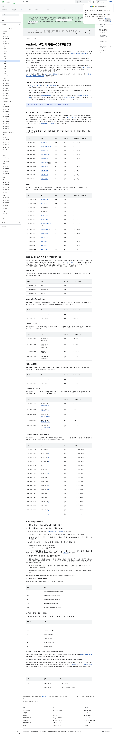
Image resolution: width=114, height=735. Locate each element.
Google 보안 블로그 (57, 718)
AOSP (27, 38)
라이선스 (44, 731)
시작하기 (14, 10)
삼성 (30, 666)
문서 (14, 2)
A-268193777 (44, 179)
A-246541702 (44, 175)
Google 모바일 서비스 (70, 97)
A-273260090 (44, 233)
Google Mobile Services (89, 720)
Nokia (90, 664)
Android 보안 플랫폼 (51, 86)
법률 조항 (38, 731)
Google (73, 664)
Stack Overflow (87, 723)
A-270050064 (44, 219)
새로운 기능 (4, 10)
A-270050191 (44, 215)
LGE (81, 664)
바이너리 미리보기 (27, 718)
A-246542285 (44, 171)
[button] (9, 24)
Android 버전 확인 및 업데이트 (79, 53)
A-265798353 (44, 223)
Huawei (77, 664)
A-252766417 (44, 249)
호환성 (36, 10)
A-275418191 (44, 142)
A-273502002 (44, 203)
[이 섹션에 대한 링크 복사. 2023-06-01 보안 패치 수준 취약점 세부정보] (62, 113)
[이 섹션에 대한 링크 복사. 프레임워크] (34, 128)
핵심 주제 (28, 10)
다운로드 (25, 715)
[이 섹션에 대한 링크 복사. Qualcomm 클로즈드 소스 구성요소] (50, 435)
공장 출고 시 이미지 (27, 720)
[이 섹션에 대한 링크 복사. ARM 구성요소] (36, 271)
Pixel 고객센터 (87, 713)
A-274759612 (44, 155)
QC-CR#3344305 (45, 416)
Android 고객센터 (88, 710)
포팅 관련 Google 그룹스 (59, 725)
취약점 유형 (70, 118)
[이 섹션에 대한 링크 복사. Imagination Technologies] (46, 299)
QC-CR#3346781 (45, 410)
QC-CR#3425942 (45, 427)
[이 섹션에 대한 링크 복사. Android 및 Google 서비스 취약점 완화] (58, 83)
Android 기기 (46, 10)
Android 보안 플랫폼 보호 (51, 74)
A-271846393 (44, 146)
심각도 (75, 118)
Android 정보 (26, 731)
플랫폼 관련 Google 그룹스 (59, 720)
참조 (65, 10)
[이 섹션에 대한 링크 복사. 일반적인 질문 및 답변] (44, 522)
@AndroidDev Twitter (58, 713)
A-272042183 (44, 151)
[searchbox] (10, 15)
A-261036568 (44, 167)
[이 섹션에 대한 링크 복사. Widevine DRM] (38, 364)
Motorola (85, 664)
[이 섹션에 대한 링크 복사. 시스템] (31, 185)
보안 (21, 10)
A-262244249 (44, 241)
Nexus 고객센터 (87, 715)
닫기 (100, 20)
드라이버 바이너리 (27, 723)
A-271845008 (44, 163)
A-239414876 (44, 199)
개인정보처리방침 (52, 731)
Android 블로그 (56, 715)
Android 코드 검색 (25, 2)
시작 (108, 20)
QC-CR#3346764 (45, 422)
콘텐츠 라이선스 (45, 697)
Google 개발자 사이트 (86, 655)
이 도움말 (65, 553)
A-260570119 (44, 229)
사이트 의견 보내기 (61, 731)
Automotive (57, 10)
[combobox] (83, 1)
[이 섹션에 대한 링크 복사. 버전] (30, 673)
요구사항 (25, 713)
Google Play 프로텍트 (35, 86)
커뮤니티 (33, 731)
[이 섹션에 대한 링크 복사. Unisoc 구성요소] (38, 324)
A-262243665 (44, 245)
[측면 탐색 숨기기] (18, 732)
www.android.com (88, 718)
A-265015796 (44, 159)
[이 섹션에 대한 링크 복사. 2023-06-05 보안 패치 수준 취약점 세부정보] (62, 257)
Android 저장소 (26, 710)
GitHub (24, 725)
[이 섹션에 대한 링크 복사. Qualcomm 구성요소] (41, 389)
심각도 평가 (86, 67)
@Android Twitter (57, 710)
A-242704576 (44, 237)
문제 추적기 (86, 725)
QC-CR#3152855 (45, 405)
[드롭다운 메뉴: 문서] (17, 2)
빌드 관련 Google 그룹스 (59, 723)
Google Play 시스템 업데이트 (47, 123)
